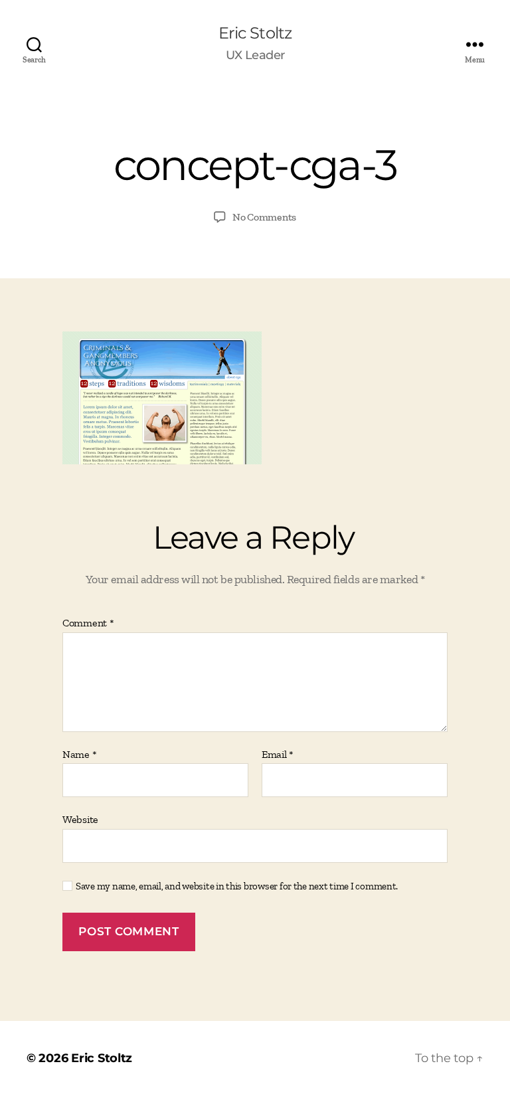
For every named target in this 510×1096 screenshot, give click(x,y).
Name (79, 755)
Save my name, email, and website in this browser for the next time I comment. (237, 886)
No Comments (264, 217)
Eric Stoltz (254, 33)
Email (278, 755)
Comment (88, 623)
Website (80, 819)
